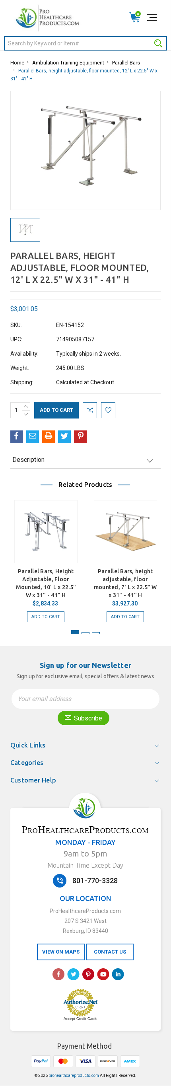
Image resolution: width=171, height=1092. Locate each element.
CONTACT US (110, 952)
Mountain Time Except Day (85, 865)
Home (17, 63)
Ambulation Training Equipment (68, 63)
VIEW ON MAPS (61, 952)
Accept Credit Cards (80, 1019)
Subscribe (87, 718)
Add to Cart (45, 616)
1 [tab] (75, 632)
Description (28, 459)
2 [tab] (85, 633)
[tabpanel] (46, 557)
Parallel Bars (126, 63)
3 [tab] (96, 633)
